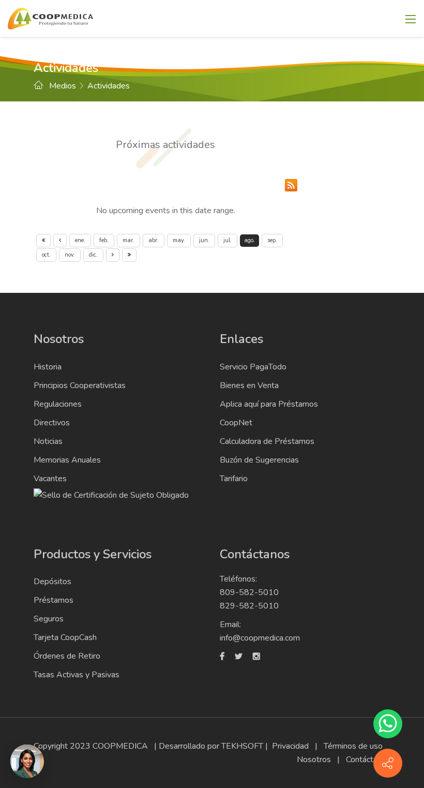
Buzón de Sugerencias (259, 460)
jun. (204, 240)
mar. (128, 240)
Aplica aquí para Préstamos (269, 404)
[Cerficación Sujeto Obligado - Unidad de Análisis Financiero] (111, 494)
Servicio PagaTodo (253, 367)
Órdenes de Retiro (67, 656)
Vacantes (50, 478)
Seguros (49, 619)
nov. (70, 255)
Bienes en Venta (249, 385)
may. (179, 240)
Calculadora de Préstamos (267, 441)
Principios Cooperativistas (80, 385)
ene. (80, 240)
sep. (272, 240)
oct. (46, 255)
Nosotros (314, 759)
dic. (93, 255)
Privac (283, 746)
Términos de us (351, 746)
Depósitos (52, 581)
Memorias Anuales (67, 460)
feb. (104, 240)
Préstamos (53, 600)
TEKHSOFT (242, 746)
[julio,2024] (60, 240)
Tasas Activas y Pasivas (76, 674)
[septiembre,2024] (112, 255)
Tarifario (234, 478)
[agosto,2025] (129, 255)
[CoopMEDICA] (50, 17)
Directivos (52, 422)
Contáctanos (368, 759)
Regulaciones (58, 404)
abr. (153, 240)
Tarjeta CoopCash (65, 637)
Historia (48, 367)
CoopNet (236, 422)
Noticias (48, 441)
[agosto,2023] (43, 240)
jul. (227, 240)
